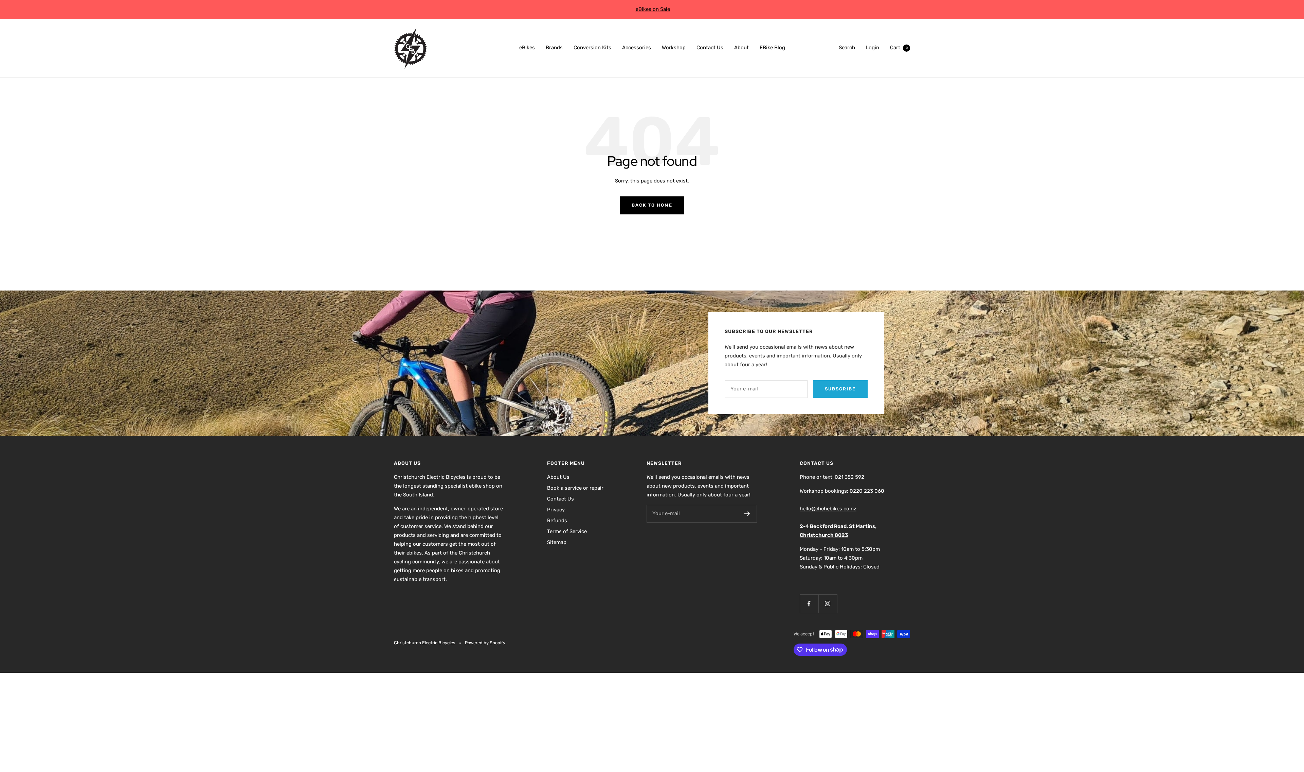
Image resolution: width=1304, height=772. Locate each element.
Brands (554, 48)
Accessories (636, 48)
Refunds (557, 520)
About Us (558, 477)
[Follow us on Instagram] (827, 603)
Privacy (556, 510)
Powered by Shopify (485, 642)
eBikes (527, 48)
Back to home (652, 205)
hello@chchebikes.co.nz (828, 509)
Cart (899, 48)
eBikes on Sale (653, 9)
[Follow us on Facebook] (809, 603)
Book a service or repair (575, 488)
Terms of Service (567, 531)
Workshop (674, 48)
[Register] (747, 513)
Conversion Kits (592, 48)
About (741, 48)
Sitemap (556, 542)
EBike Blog (772, 48)
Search (847, 48)
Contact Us (709, 48)
